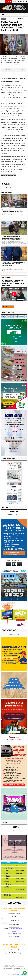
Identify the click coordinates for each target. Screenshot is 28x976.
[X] (15, 1)
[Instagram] (21, 1)
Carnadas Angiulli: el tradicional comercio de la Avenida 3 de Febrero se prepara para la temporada (14, 211)
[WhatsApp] (13, 1)
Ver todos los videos (8, 306)
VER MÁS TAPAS (14, 503)
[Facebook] (18, 1)
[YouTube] (26, 1)
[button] (4, 1)
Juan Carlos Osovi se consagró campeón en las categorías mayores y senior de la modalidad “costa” (13, 264)
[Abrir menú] (3, 14)
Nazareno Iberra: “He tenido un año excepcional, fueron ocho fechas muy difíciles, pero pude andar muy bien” (12, 238)
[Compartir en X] (7, 187)
